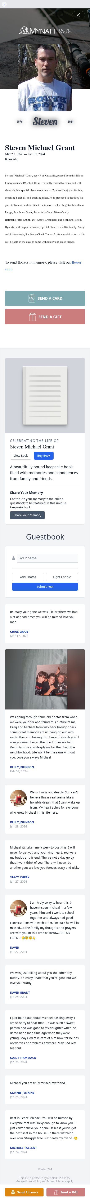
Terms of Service (56, 1181)
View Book (21, 455)
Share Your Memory (27, 515)
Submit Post (45, 587)
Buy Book (43, 455)
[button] (45, 679)
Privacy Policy (33, 1181)
